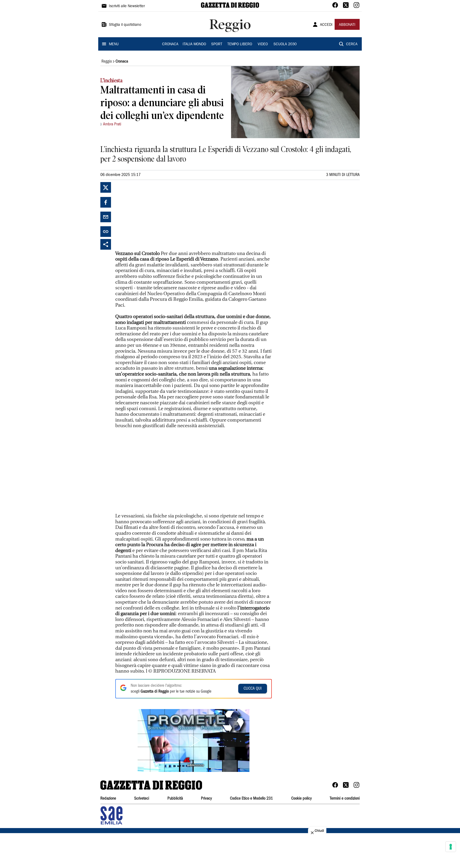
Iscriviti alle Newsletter (127, 6)
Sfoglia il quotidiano (125, 25)
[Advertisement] (155, 215)
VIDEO (263, 44)
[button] (193, 740)
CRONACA (170, 44)
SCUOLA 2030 (285, 44)
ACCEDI (326, 25)
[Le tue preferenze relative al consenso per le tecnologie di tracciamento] (451, 847)
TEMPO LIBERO (239, 44)
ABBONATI (347, 25)
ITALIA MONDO (194, 44)
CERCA (352, 44)
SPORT (216, 44)
